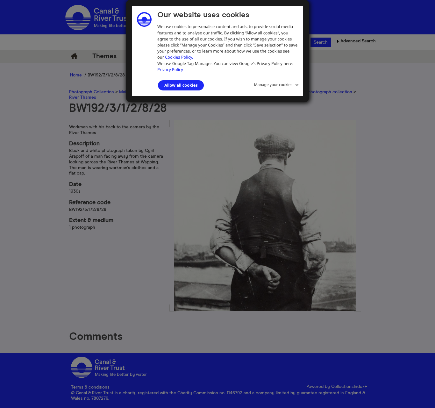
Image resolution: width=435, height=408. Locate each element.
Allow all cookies (180, 85)
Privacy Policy (170, 69)
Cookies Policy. (179, 57)
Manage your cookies (273, 84)
